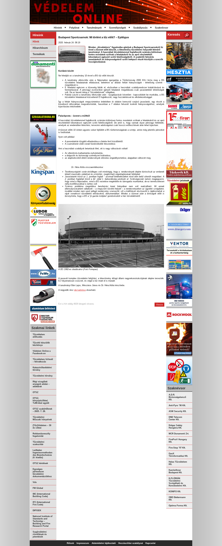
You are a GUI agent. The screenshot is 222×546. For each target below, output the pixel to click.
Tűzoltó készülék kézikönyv (41, 343)
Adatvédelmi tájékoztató (104, 543)
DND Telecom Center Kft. (175, 418)
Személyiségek (117, 27)
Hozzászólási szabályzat (130, 543)
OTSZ (35, 392)
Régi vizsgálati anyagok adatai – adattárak (41, 384)
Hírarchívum (40, 48)
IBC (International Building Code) (41, 495)
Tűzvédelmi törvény (42, 376)
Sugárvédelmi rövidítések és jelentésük (40, 534)
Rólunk (70, 543)
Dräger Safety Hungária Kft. (175, 426)
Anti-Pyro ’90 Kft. (177, 405)
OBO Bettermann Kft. (177, 498)
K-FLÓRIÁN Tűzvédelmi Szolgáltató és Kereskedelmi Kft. (177, 482)
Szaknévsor (161, 27)
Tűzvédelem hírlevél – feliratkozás (43, 360)
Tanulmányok (94, 27)
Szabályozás (140, 27)
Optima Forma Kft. (178, 505)
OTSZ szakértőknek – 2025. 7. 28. (42, 410)
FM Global (38, 488)
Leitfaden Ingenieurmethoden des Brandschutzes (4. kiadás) (42, 454)
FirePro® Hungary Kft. (178, 440)
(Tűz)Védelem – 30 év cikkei (42, 426)
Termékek (39, 54)
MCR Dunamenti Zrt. (179, 433)
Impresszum (83, 543)
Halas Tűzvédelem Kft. (178, 463)
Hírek (36, 41)
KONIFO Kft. (175, 491)
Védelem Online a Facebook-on (42, 352)
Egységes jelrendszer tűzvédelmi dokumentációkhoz (42, 473)
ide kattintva (80, 290)
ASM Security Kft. (177, 411)
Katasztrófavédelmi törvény (42, 368)
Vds (35, 482)
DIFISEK (37, 510)
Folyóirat (74, 27)
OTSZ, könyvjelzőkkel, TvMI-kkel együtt (41, 400)
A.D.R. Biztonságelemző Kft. (177, 397)
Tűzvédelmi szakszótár (38, 443)
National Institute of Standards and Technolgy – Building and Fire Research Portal (42, 521)
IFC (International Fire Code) (41, 503)
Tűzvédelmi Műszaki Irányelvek (42, 418)
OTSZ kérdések (40, 463)
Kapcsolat (150, 543)
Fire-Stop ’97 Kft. (177, 447)
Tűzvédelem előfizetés (39, 335)
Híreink (58, 27)
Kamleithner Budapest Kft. (175, 471)
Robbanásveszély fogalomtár (41, 434)
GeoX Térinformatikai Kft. (178, 454)
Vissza (159, 304)
